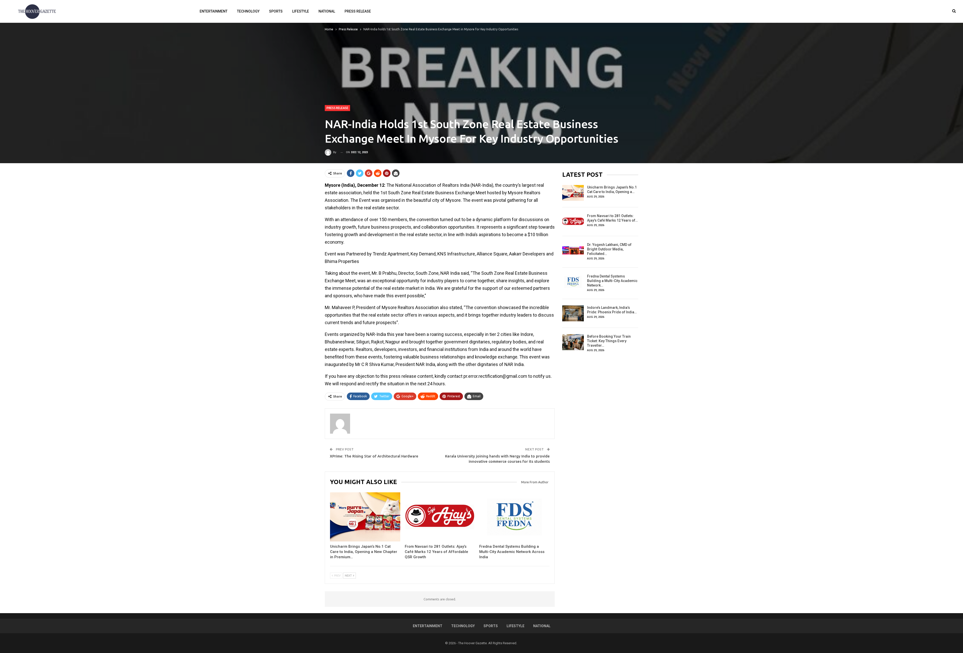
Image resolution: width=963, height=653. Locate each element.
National (326, 11)
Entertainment (213, 11)
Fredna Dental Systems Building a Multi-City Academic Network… (612, 280)
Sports (276, 11)
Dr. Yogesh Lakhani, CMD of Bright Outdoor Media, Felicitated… (609, 249)
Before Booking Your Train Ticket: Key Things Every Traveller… (609, 340)
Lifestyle (300, 11)
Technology (248, 11)
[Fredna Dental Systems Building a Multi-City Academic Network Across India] (514, 516)
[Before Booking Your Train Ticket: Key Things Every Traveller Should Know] (573, 342)
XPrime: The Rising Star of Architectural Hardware (374, 456)
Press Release (358, 11)
